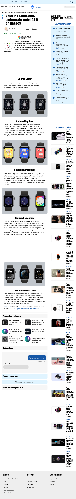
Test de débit (30, 484)
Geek (22, 7)
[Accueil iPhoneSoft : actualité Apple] (2, 12)
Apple (18, 7)
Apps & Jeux (4, 7)
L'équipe (6, 484)
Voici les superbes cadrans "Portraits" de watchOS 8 (15, 322)
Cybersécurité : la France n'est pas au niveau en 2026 (62, 69)
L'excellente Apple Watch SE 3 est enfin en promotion (69, 151)
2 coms (27, 29)
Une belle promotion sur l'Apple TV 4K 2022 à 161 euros (62, 99)
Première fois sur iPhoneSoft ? (11, 478)
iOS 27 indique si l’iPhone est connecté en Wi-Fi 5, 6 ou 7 (63, 92)
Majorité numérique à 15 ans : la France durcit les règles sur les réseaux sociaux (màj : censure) (62, 61)
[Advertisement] (25, 64)
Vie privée (6, 487)
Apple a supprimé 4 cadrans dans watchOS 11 (15, 331)
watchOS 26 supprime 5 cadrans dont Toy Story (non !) (38, 331)
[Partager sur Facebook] (2, 18)
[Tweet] (2, 15)
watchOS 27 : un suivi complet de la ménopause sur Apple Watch (69, 307)
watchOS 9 (7, 307)
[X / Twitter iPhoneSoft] (67, 2)
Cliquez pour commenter (24, 382)
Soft (38, 7)
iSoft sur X (52, 484)
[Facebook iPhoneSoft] (70, 2)
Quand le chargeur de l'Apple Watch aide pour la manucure (70, 273)
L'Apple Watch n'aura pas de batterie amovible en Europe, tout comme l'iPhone (70, 289)
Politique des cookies (9, 490)
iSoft (5, 481)
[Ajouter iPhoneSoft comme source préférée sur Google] (25, 37)
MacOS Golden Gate (26, 1)
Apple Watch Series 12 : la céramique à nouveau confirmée (69, 136)
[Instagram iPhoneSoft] (72, 2)
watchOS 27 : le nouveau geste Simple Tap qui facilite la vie (69, 442)
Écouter (34, 29)
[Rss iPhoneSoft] (75, 2)
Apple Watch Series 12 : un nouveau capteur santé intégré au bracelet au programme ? (69, 341)
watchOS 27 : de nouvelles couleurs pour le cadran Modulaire (69, 166)
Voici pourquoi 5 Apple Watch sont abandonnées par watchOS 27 (69, 426)
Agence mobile (53, 478)
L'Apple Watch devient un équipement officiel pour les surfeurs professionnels (70, 393)
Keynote (2, 1)
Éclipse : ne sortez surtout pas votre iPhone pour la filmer (63, 53)
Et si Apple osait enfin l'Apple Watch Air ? (69, 204)
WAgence (52, 481)
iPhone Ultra (8, 1)
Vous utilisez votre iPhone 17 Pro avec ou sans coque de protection (63, 30)
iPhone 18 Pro (15, 1)
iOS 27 (20, 1)
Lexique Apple (30, 487)
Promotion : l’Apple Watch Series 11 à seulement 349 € (69, 410)
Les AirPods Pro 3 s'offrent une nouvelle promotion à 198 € (61, 84)
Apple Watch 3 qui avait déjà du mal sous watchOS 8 (23, 309)
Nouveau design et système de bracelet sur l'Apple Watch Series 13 (70, 360)
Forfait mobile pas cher (32, 481)
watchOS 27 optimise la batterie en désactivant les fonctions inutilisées (69, 256)
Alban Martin (12, 29)
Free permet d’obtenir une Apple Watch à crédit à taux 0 (69, 377)
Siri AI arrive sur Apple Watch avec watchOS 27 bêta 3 (69, 323)
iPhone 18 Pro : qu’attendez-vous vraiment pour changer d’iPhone (62, 45)
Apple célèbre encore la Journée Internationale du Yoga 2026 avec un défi (69, 459)
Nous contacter (30, 478)
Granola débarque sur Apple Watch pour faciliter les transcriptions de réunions (69, 219)
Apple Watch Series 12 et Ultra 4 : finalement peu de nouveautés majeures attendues (69, 238)
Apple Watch (7, 12)
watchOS (18, 33)
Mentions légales (8, 492)
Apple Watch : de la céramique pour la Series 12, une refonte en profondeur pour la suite (62, 76)
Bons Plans (12, 7)
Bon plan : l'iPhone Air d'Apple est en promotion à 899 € (63, 37)
